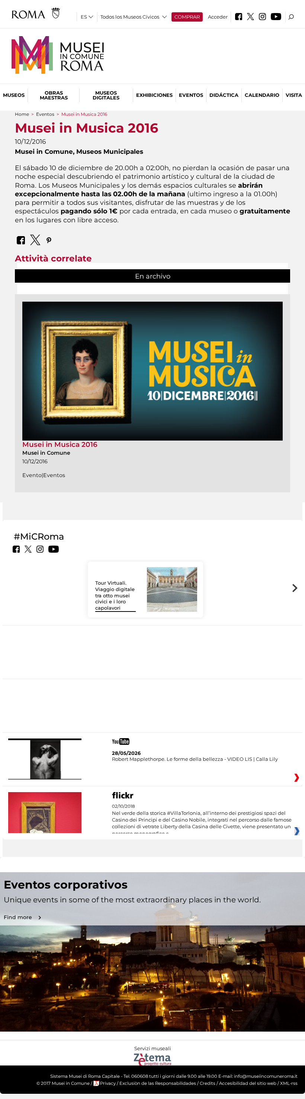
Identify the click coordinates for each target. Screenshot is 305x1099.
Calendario (262, 95)
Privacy (108, 1083)
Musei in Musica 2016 (59, 444)
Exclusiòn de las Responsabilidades (157, 1083)
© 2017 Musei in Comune (63, 1083)
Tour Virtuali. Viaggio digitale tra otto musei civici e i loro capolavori (115, 595)
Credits (207, 1083)
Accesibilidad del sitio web (247, 1083)
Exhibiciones (154, 95)
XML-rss (289, 1083)
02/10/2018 (202, 820)
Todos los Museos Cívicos (129, 17)
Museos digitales (106, 95)
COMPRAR (187, 17)
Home (22, 114)
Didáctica (223, 95)
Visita (294, 95)
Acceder (218, 17)
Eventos (191, 95)
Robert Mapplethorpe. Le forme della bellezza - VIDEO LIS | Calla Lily (195, 759)
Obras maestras (54, 95)
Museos (14, 95)
